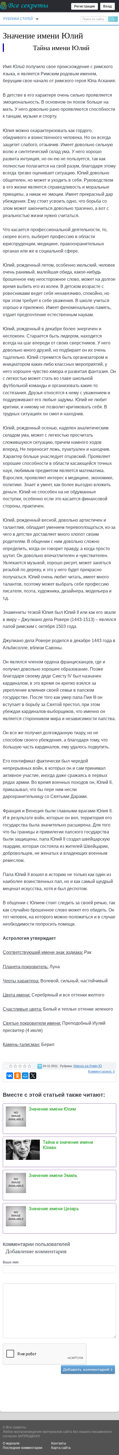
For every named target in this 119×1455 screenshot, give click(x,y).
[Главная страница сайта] (24, 5)
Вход (107, 6)
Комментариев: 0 (101, 1071)
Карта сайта (61, 1448)
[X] (33, 1075)
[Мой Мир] (25, 1075)
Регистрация (84, 6)
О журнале (11, 1443)
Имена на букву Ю (87, 1066)
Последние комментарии (22, 1448)
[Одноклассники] (17, 1075)
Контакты (58, 1443)
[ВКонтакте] (9, 1075)
